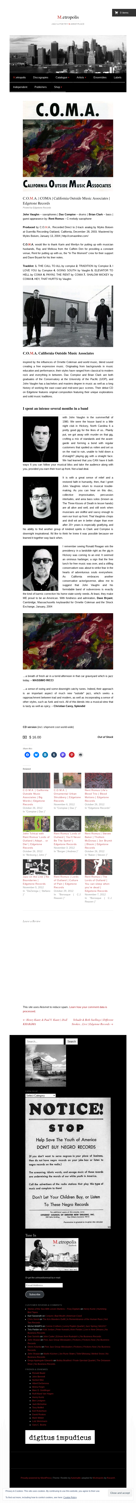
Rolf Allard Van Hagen (42, 1393)
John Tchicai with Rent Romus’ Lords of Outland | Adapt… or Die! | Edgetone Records (36, 840)
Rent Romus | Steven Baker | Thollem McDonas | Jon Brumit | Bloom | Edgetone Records (98, 840)
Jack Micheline (39, 1404)
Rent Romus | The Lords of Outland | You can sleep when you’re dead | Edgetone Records (97, 883)
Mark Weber (38, 1418)
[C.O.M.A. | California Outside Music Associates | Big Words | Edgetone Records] (36, 781)
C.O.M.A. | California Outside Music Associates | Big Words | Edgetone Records (36, 797)
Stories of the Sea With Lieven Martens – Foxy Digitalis (54, 1309)
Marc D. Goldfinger (41, 1390)
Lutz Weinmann (39, 1421)
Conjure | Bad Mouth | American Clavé (63, 1316)
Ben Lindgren (38, 1400)
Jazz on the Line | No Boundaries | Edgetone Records (36, 880)
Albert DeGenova (40, 1383)
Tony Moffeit (38, 1407)
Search (71, 1041)
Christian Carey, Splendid (69, 706)
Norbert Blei (38, 1380)
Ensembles (100, 77)
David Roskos (39, 1414)
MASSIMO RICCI (43, 680)
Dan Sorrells (34, 1336)
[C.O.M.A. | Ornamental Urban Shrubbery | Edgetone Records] (67, 781)
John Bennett (38, 1376)
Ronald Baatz (38, 1373)
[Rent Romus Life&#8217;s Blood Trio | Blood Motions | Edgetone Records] (98, 781)
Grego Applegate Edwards (40, 1360)
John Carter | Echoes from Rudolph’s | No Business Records (72, 1336)
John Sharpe (34, 1340)
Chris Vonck (33, 1319)
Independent (20, 86)
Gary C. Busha (39, 1425)
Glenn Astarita (34, 1347)
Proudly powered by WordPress (36, 1478)
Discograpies (40, 77)
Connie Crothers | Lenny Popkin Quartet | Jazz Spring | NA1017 (76, 1326)
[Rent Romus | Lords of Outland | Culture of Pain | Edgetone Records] (67, 867)
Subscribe (34, 1294)
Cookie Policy (70, 1497)
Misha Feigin (38, 1387)
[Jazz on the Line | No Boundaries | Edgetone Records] (36, 867)
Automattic (76, 1478)
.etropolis (68, 17)
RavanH (111, 1478)
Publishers (41, 86)
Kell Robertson (39, 1411)
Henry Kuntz (38, 1397)
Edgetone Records (42, 207)
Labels (117, 77)
